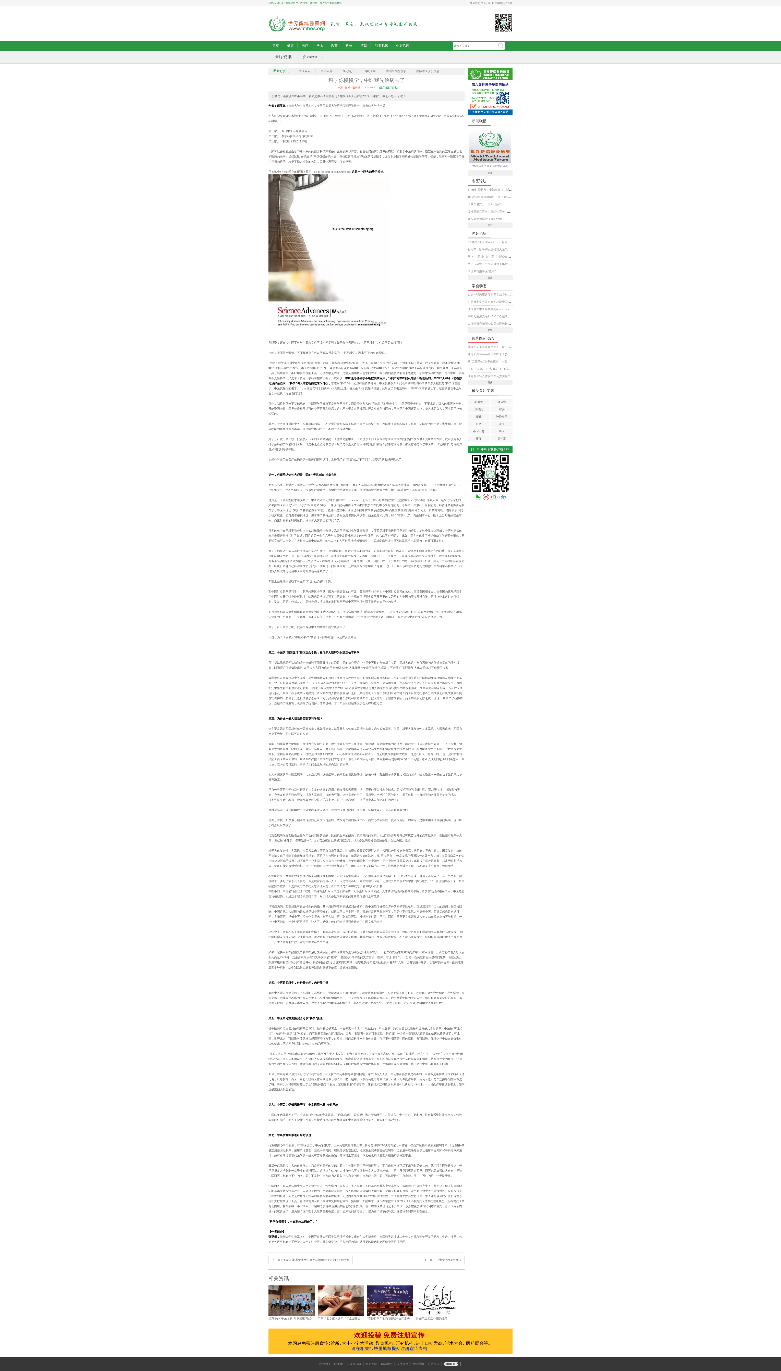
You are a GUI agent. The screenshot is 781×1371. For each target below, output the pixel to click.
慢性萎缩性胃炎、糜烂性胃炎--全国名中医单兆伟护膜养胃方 (506, 211)
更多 (490, 172)
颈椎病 (478, 409)
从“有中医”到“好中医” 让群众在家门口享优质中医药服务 (503, 256)
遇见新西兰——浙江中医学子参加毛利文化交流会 (499, 354)
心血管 (478, 402)
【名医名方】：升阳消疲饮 (485, 204)
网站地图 (387, 1364)
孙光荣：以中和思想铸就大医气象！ (490, 249)
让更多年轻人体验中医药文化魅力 (489, 376)
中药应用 (326, 71)
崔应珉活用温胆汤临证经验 (485, 218)
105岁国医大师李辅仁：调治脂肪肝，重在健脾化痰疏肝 (503, 197)
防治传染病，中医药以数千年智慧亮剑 (492, 264)
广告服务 (434, 1364)
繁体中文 (475, 3)
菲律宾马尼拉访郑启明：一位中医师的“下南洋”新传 (500, 346)
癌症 (502, 431)
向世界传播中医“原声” (482, 271)
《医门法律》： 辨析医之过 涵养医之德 (493, 368)
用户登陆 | (497, 3)
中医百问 (304, 71)
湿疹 (502, 424)
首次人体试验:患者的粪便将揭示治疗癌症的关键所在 (316, 1259)
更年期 (501, 438)
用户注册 (508, 3)
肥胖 (502, 409)
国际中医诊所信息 (427, 71)
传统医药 (370, 71)
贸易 (363, 45)
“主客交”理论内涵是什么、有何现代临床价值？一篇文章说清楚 (507, 242)
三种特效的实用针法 (448, 1259)
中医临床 (402, 45)
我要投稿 (312, 57)
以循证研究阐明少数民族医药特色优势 (492, 323)
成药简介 (348, 71)
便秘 (479, 416)
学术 (319, 45)
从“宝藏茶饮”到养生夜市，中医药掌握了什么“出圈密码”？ (504, 361)
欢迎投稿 (355, 1364)
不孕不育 (478, 431)
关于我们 (324, 1364)
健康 (290, 45)
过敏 (479, 424)
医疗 (305, 45)
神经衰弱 (501, 416)
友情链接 (402, 1364)
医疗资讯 (283, 71)
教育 (334, 45)
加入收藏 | (486, 3)
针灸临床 (381, 45)
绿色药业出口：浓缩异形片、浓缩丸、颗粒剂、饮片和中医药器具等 (305, 3)
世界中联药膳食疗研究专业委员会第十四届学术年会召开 (503, 294)
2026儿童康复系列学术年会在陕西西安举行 (495, 316)
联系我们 (340, 1364)
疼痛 (479, 438)
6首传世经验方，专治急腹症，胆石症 (491, 189)
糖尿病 (501, 402)
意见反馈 (371, 1364)
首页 (276, 45)
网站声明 (418, 1364)
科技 (349, 45)
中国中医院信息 (396, 71)
